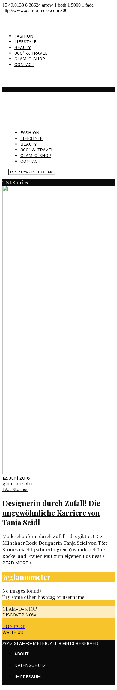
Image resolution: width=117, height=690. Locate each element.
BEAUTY (22, 47)
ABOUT (21, 654)
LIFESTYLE (25, 41)
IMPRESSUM (27, 676)
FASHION (24, 36)
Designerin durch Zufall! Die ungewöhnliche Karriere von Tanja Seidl (51, 512)
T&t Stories (15, 489)
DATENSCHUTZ (30, 665)
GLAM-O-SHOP (29, 59)
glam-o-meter (17, 483)
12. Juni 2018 (16, 478)
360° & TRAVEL (30, 53)
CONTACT (24, 64)
